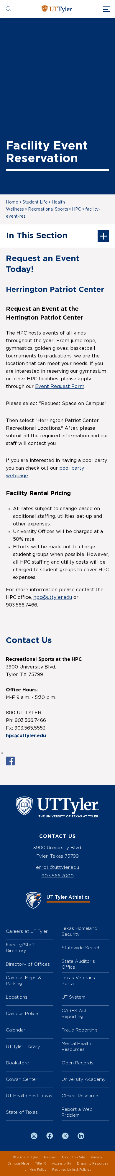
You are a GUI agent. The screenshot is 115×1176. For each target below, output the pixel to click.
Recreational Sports (48, 209)
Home (12, 202)
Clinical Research (80, 1095)
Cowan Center (21, 1079)
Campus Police (22, 1013)
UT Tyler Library (23, 1046)
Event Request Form (59, 386)
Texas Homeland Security (79, 931)
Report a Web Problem (77, 1112)
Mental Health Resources (76, 1046)
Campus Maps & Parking (23, 980)
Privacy (96, 1157)
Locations (16, 997)
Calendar (15, 1030)
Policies (49, 1157)
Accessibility (61, 1163)
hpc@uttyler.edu (52, 597)
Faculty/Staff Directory (20, 948)
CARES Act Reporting (74, 1013)
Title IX (40, 1163)
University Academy (84, 1079)
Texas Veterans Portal (78, 980)
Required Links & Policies (71, 1169)
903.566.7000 (58, 875)
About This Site (73, 1157)
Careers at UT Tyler (27, 931)
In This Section (37, 236)
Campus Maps (18, 1163)
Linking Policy (35, 1169)
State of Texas (22, 1112)
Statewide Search (81, 947)
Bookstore (17, 1063)
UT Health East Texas (29, 1095)
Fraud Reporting (79, 1030)
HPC (76, 209)
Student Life (35, 202)
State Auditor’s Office (78, 964)
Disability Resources (92, 1163)
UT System (73, 997)
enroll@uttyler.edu (57, 867)
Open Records (77, 1063)
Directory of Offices (28, 964)
